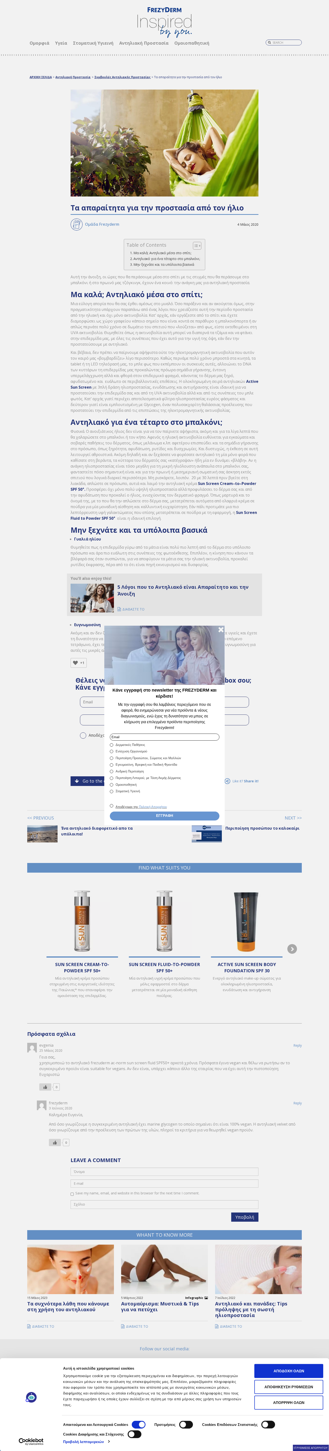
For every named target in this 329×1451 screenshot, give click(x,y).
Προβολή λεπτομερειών (83, 1441)
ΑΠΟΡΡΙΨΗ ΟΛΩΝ (288, 1403)
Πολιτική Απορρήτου (153, 807)
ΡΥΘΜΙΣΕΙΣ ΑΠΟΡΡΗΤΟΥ (312, 1448)
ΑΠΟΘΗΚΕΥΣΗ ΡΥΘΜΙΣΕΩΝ (288, 1387)
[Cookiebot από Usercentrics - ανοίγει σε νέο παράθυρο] (31, 1441)
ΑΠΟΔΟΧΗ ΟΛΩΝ (289, 1371)
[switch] (186, 1425)
